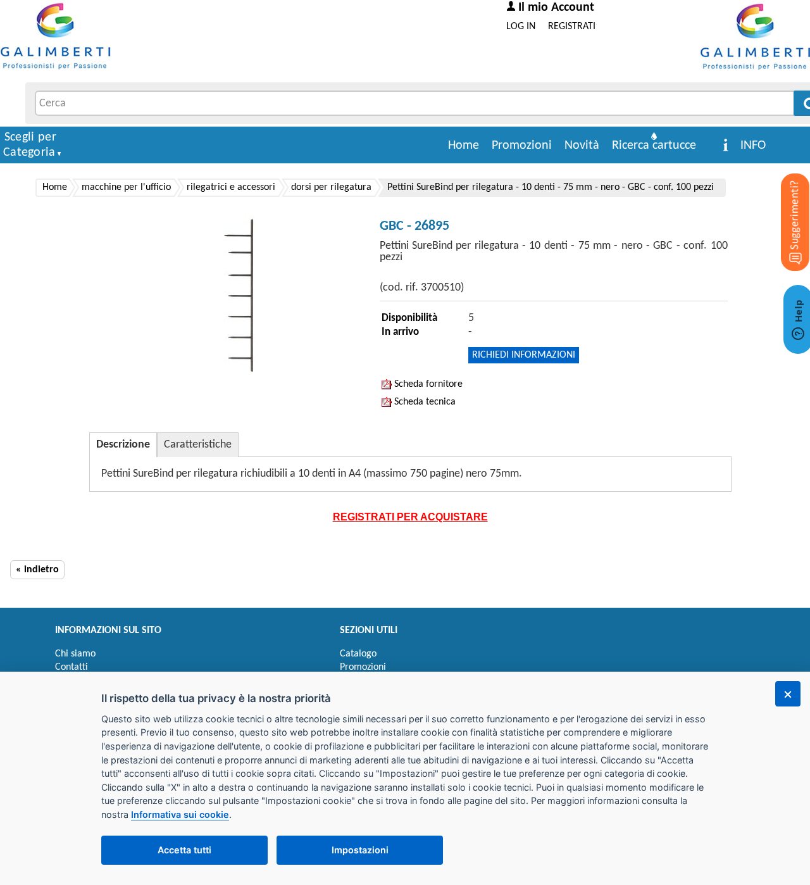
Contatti (71, 667)
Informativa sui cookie (180, 814)
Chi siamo (75, 654)
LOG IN (520, 27)
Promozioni (522, 145)
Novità (581, 145)
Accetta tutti (184, 849)
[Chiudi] (788, 693)
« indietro (37, 570)
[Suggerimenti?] (785, 202)
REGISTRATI (571, 27)
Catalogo (358, 654)
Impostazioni (360, 849)
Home (463, 145)
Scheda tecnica (424, 402)
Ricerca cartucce (654, 145)
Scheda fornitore (427, 384)
